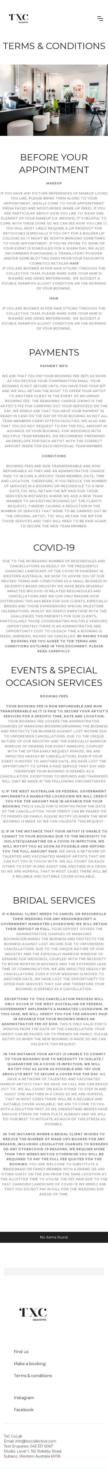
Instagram (24, 1397)
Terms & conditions (33, 1375)
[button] (100, 18)
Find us (21, 1351)
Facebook (24, 1409)
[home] (18, 18)
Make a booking (30, 1363)
